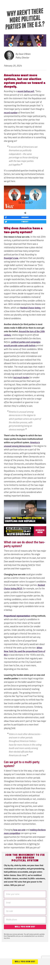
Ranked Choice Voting (30, 308)
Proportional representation (17, 616)
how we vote (19, 830)
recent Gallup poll (25, 91)
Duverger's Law (11, 258)
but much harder (21, 377)
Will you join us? (25, 927)
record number (11, 113)
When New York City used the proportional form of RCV (24, 651)
